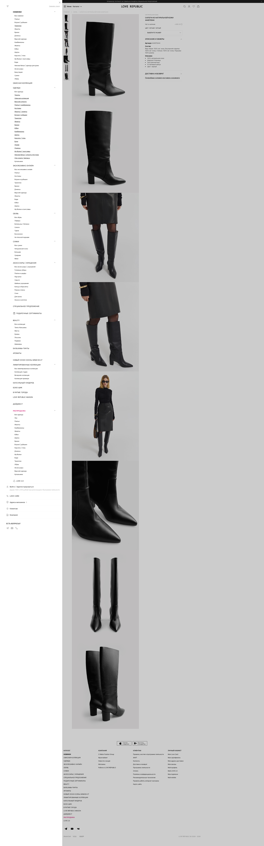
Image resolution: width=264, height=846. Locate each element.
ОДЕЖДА (16, 88)
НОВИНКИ (17, 12)
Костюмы (18, 108)
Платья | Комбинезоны (22, 105)
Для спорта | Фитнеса (22, 158)
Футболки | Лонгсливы (22, 151)
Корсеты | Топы (20, 138)
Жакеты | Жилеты (21, 111)
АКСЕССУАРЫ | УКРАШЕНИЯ (24, 263)
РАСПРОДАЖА (19, 411)
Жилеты (17, 121)
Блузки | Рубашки (21, 115)
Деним (17, 145)
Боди (16, 141)
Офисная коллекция (22, 98)
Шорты (17, 135)
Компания (14, 515)
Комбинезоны (19, 131)
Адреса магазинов (18, 502)
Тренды (17, 95)
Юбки (16, 128)
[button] (59, 2)
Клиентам (14, 509)
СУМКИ (16, 242)
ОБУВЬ (15, 214)
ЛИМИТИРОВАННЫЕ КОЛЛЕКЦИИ (27, 365)
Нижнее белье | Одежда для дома (27, 155)
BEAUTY (16, 320)
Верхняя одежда (21, 101)
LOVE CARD (14, 496)
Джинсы (18, 148)
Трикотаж (18, 26)
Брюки (17, 125)
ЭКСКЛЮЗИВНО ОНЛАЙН (23, 166)
